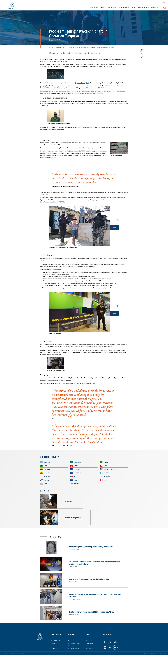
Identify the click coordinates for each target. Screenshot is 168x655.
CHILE (105, 466)
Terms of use (89, 645)
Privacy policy (89, 643)
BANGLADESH (77, 462)
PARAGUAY (77, 480)
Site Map (4, 653)
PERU (105, 480)
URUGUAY (76, 483)
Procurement (54, 645)
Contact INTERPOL (56, 640)
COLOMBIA (47, 469)
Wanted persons (143, 7)
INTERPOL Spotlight (73, 648)
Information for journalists (74, 643)
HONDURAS (47, 476)
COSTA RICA (77, 469)
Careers (53, 643)
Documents (71, 645)
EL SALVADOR (77, 473)
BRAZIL (46, 466)
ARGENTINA (47, 462)
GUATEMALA (107, 473)
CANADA (76, 466)
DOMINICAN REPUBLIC (110, 469)
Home (51, 47)
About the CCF (54, 648)
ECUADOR (46, 473)
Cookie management (17, 653)
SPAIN (45, 483)
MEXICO (76, 476)
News (134, 7)
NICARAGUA (107, 476)
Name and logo (89, 648)
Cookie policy (89, 640)
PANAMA (46, 480)
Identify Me (155, 7)
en (164, 2)
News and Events (60, 47)
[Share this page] (141, 53)
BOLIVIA (106, 462)
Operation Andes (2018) (82, 83)
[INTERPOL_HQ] (115, 647)
